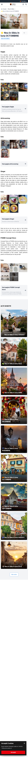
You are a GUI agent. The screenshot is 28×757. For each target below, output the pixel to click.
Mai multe (14, 574)
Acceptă (13, 752)
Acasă (4, 9)
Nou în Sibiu (11, 9)
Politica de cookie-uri (7, 748)
